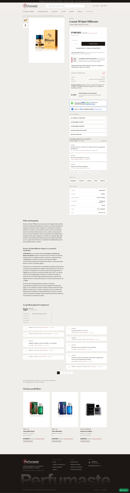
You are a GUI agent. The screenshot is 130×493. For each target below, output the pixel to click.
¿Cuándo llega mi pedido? (77, 126)
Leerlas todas (104, 140)
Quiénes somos (74, 462)
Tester (63, 11)
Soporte (55, 469)
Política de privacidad (75, 469)
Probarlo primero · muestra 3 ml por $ (88, 48)
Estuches (55, 11)
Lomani (39, 16)
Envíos (54, 462)
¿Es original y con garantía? (78, 118)
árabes (72, 11)
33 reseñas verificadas (82, 24)
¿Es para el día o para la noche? (79, 130)
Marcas (80, 11)
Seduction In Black (86, 431)
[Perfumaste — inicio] (30, 6)
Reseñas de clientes (75, 464)
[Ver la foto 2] (25, 25)
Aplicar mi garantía (57, 467)
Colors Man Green (29, 431)
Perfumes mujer (43, 11)
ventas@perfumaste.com (94, 465)
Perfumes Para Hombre (31, 16)
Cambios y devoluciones (59, 464)
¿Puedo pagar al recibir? (77, 122)
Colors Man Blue (57, 431)
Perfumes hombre (28, 11)
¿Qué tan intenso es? (76, 134)
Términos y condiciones (76, 467)
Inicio (24, 16)
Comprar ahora (93, 43)
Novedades (89, 11)
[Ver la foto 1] (25, 20)
